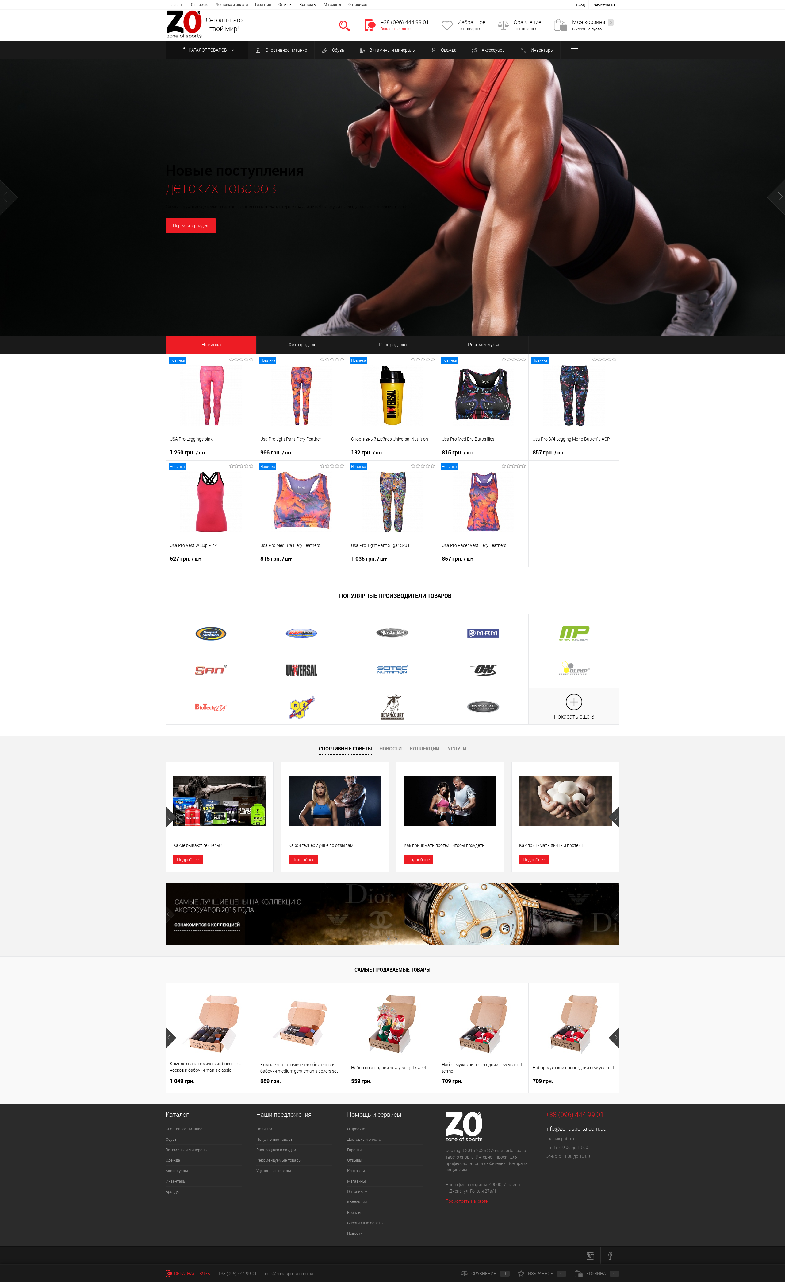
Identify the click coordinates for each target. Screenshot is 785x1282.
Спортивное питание (286, 50)
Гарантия (263, 4)
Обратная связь (191, 1273)
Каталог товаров (208, 50)
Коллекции (424, 748)
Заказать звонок (396, 28)
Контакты (308, 4)
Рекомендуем (483, 345)
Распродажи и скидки (276, 1150)
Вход (580, 5)
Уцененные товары (273, 1170)
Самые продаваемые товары (392, 969)
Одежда (448, 50)
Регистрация (603, 5)
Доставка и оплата (232, 4)
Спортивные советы (345, 748)
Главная (177, 4)
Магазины (332, 4)
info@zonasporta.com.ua (576, 1128)
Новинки (264, 1129)
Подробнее (188, 859)
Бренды (173, 1191)
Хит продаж (302, 345)
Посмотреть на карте (467, 1201)
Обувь (337, 50)
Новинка (211, 345)
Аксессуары (493, 50)
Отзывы (285, 4)
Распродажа (393, 345)
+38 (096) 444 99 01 (237, 1273)
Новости (390, 748)
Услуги (457, 748)
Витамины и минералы (392, 50)
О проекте (199, 4)
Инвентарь (541, 50)
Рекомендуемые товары (278, 1160)
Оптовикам (358, 4)
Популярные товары (274, 1139)
